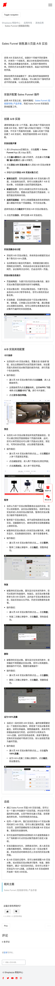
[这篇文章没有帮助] (16, 911)
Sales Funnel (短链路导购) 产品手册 (20, 890)
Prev (6, 925)
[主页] (5, 5)
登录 (5, 952)
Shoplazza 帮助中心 (11, 22)
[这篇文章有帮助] (7, 911)
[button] (50, 5)
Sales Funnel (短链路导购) (17, 25)
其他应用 (39, 22)
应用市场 (28, 22)
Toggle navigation (11, 14)
